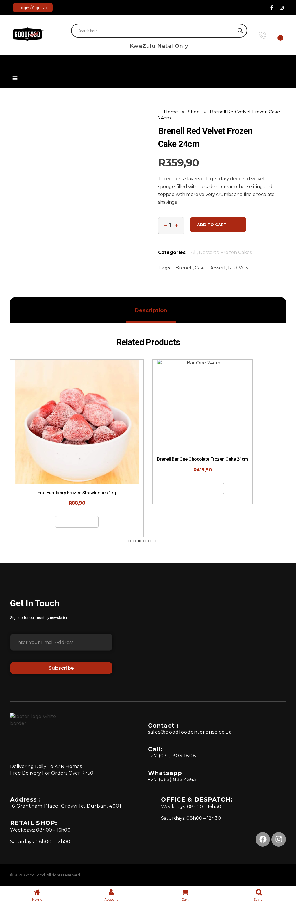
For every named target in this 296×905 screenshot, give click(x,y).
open (286, 119)
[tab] (151, 310)
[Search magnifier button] (240, 31)
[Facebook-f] (271, 7)
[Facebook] (263, 839)
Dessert (217, 268)
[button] (15, 70)
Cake (200, 268)
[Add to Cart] (39, 441)
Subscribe (61, 668)
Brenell (184, 268)
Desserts (209, 252)
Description (151, 310)
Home (171, 111)
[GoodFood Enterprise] (35, 34)
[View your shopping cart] (276, 35)
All (194, 252)
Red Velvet (241, 268)
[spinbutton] (171, 225)
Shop (194, 111)
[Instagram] (281, 7)
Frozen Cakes (236, 252)
